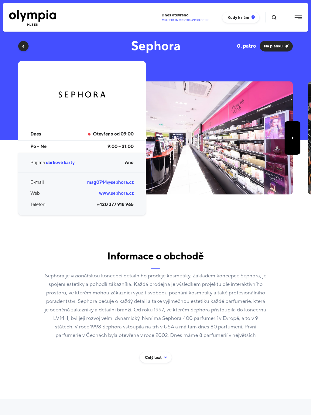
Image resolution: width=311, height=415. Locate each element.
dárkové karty (60, 163)
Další (292, 138)
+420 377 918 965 (115, 205)
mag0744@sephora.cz (110, 182)
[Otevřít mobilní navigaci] (298, 17)
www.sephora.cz (116, 193)
